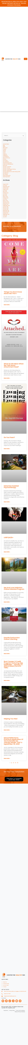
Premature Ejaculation (7, 162)
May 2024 (5, 195)
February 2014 (5, 208)
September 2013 (6, 214)
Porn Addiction (6, 161)
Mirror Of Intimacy (6, 157)
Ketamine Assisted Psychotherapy (11, 487)
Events (4, 151)
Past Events (5, 160)
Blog (4, 145)
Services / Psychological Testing (9, 169)
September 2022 (6, 205)
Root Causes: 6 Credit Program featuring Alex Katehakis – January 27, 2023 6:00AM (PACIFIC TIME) (13, 664)
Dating (4, 150)
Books (4, 146)
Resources (5, 165)
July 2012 (5, 216)
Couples (4, 149)
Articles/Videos (6, 144)
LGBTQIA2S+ (8, 537)
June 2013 (5, 215)
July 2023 (5, 199)
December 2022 (6, 203)
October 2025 (5, 188)
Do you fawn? (9, 437)
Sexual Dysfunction (7, 175)
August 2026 (5, 184)
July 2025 (5, 190)
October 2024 (5, 192)
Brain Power (5, 147)
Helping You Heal (10, 719)
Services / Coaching (7, 166)
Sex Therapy (5, 174)
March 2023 (5, 200)
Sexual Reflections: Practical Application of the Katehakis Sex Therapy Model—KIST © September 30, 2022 (13, 741)
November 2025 (6, 186)
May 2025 (5, 191)
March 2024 (5, 196)
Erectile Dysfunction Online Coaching (12, 638)
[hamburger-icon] (25, 59)
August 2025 (5, 189)
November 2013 (6, 211)
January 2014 (5, 209)
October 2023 (5, 198)
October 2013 (5, 213)
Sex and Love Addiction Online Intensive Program (14, 588)
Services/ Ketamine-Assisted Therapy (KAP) (11, 171)
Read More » (7, 304)
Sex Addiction (5, 173)
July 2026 (5, 185)
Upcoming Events (6, 176)
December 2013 (6, 210)
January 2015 (5, 206)
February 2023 (6, 201)
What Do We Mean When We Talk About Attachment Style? (14, 365)
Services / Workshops (7, 170)
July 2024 (5, 194)
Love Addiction (6, 156)
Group (4, 152)
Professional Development (8, 164)
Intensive (5, 154)
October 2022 (5, 204)
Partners (4, 159)
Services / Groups (6, 167)
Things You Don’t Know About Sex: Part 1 (13, 293)
